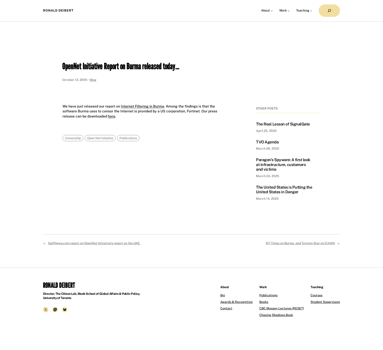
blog (93, 80)
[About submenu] (272, 11)
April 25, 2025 (266, 131)
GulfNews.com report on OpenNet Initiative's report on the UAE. (94, 243)
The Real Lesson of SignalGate (283, 124)
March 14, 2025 (267, 198)
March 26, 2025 (267, 148)
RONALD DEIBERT (58, 10)
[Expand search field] (329, 10)
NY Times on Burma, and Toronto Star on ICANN (300, 243)
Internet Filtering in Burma (142, 106)
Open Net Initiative (100, 138)
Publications (128, 138)
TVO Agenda (267, 142)
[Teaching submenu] (311, 11)
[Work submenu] (288, 11)
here (111, 116)
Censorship (73, 138)
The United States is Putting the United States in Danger (284, 189)
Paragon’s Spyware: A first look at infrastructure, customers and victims (283, 164)
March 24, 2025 (267, 176)
